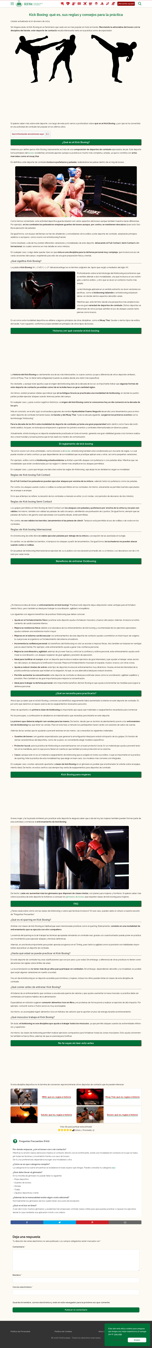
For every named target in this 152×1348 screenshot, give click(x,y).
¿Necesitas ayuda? (126, 4)
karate (68, 451)
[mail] (125, 1222)
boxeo (31, 153)
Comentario (19, 1247)
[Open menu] (12, 3)
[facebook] (27, 1222)
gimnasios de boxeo (75, 897)
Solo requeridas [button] (117, 1340)
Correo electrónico (23, 1287)
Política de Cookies (63, 1331)
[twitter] (59, 1222)
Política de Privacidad (20, 1331)
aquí (113, 1167)
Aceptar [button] (137, 1340)
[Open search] (139, 3)
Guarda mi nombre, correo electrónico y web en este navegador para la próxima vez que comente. (61, 1302)
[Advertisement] (76, 103)
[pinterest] (92, 1222)
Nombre (17, 1275)
